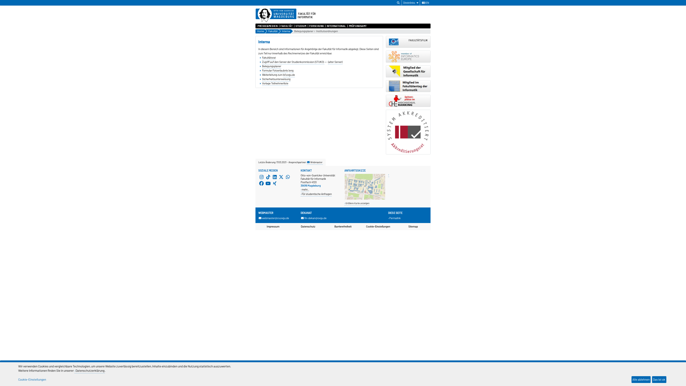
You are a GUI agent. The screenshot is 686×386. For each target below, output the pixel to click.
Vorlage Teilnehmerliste (275, 83)
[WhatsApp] (288, 177)
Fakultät (286, 26)
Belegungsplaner (303, 31)
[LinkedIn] (275, 177)
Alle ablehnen (641, 379)
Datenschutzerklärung (90, 370)
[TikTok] (268, 177)
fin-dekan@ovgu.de (315, 218)
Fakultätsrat (269, 58)
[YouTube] (268, 183)
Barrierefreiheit (343, 226)
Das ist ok (659, 379)
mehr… (305, 189)
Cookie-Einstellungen (378, 226)
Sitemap (413, 226)
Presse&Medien (268, 26)
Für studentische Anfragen (317, 194)
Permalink (395, 218)
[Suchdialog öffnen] (398, 3)
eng (291, 70)
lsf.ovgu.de (289, 75)
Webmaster (316, 162)
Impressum (273, 226)
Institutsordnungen (327, 31)
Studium (300, 26)
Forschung (316, 26)
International (336, 26)
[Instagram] (261, 177)
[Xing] (275, 183)
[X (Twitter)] (281, 177)
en (427, 3)
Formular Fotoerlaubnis (275, 70)
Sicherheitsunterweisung (276, 79)
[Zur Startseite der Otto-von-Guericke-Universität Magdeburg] (276, 15)
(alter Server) (335, 62)
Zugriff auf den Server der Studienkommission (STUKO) (293, 62)
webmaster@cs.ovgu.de (275, 218)
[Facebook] (261, 183)
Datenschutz (308, 226)
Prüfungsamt (358, 26)
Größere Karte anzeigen (357, 203)
